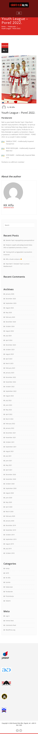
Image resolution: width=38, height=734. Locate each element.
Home (3, 26)
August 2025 (10, 308)
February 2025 (10, 317)
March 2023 (9, 363)
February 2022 (10, 424)
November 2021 (11, 437)
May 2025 (9, 312)
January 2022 (10, 428)
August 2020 (10, 493)
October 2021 (10, 442)
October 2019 (10, 535)
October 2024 (10, 326)
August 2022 (10, 396)
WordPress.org (10, 630)
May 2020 (9, 502)
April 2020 (9, 507)
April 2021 (9, 470)
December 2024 (11, 322)
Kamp (7, 568)
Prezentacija (10, 596)
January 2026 (10, 294)
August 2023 (10, 354)
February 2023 (10, 368)
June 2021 (9, 461)
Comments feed (11, 625)
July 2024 (8, 336)
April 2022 (9, 414)
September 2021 (11, 447)
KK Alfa (12, 107)
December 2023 (11, 345)
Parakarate (9, 591)
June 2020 (9, 498)
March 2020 (9, 511)
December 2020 (11, 474)
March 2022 (9, 419)
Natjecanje (12, 26)
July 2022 (8, 400)
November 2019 (11, 530)
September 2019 (11, 539)
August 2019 (10, 544)
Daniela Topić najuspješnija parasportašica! (20, 240)
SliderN (8, 601)
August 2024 (10, 331)
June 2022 (9, 405)
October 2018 (10, 553)
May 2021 (9, 465)
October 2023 (10, 349)
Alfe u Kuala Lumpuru (13, 259)
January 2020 (10, 521)
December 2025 (11, 299)
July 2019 (8, 548)
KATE (7, 573)
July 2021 (8, 456)
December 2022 (11, 377)
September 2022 (11, 391)
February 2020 (10, 516)
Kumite (8, 582)
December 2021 (11, 433)
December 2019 (11, 525)
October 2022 (10, 386)
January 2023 (10, 373)
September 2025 (11, 303)
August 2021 (10, 451)
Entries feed (10, 621)
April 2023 (9, 359)
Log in (8, 616)
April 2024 (9, 340)
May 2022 (9, 410)
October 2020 (10, 484)
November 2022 (11, 382)
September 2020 (11, 488)
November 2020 (11, 479)
